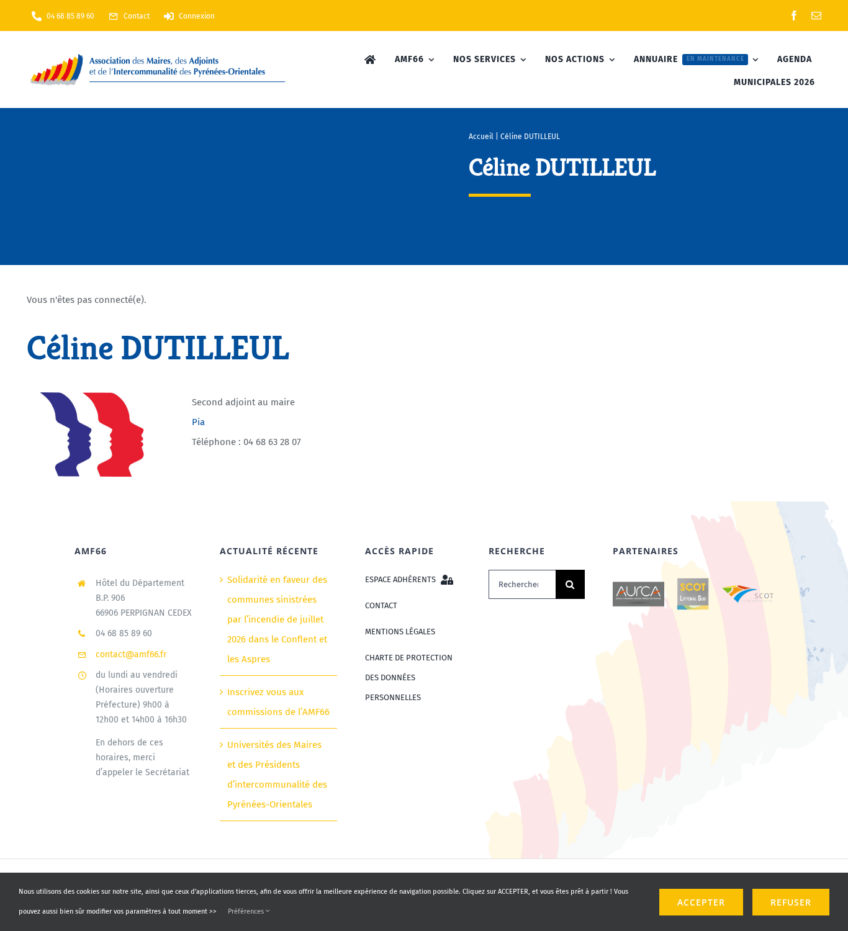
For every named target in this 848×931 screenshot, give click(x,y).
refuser (790, 902)
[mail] (816, 15)
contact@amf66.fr (131, 654)
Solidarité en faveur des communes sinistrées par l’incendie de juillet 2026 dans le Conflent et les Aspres (277, 619)
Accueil (481, 136)
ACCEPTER (701, 902)
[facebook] (794, 15)
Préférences (247, 911)
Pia (198, 422)
